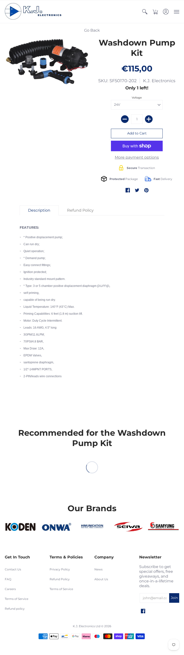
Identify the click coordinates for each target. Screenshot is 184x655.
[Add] (149, 119)
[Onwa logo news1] (56, 527)
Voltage (137, 97)
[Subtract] (125, 119)
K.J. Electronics (159, 80)
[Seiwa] (128, 527)
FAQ (8, 579)
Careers (10, 589)
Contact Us (13, 569)
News (98, 569)
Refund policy (15, 608)
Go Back (92, 30)
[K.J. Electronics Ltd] (35, 11)
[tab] (39, 210)
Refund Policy (60, 579)
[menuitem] (144, 11)
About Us (101, 579)
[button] (144, 11)
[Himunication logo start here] (92, 527)
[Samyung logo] (163, 527)
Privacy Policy (60, 569)
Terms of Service (16, 599)
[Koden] (20, 527)
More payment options (137, 157)
